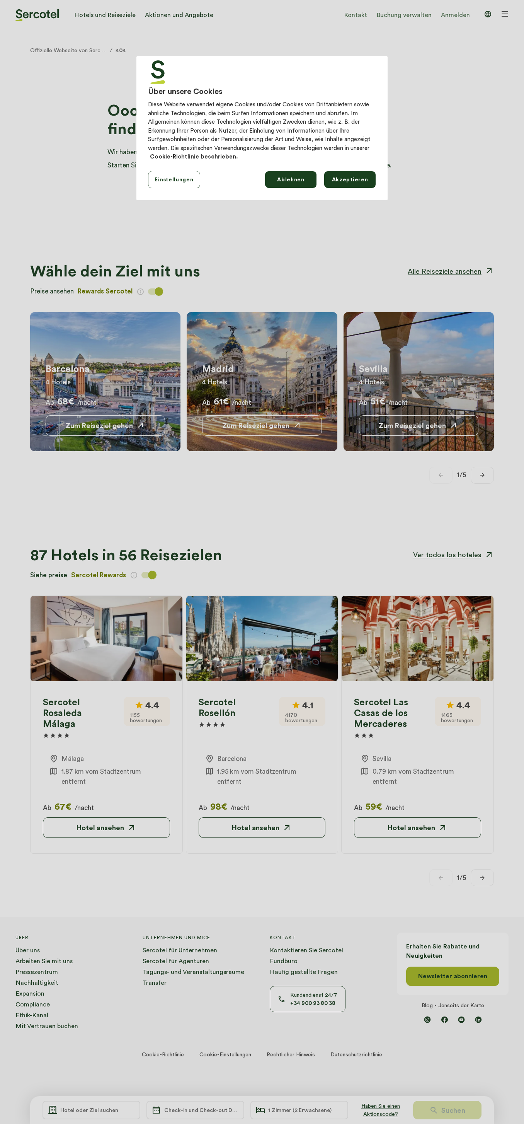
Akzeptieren (350, 179)
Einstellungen (174, 179)
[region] (262, 128)
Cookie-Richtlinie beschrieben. (194, 156)
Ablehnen (291, 179)
